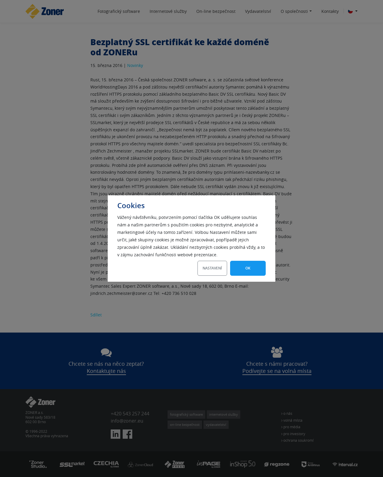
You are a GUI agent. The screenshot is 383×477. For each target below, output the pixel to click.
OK (247, 268)
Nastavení (212, 268)
